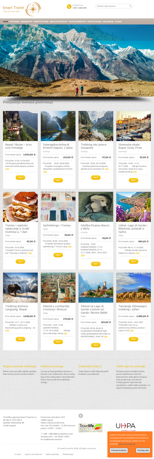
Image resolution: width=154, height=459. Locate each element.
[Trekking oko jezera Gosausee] (96, 126)
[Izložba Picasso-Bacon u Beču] (96, 207)
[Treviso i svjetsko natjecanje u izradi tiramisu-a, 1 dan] (20, 207)
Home (5, 21)
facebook (81, 415)
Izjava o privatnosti (58, 21)
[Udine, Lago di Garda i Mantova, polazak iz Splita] (133, 207)
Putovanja (14, 21)
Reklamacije (108, 21)
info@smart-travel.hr (52, 439)
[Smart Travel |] (22, 9)
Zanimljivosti (26, 21)
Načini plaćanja (94, 21)
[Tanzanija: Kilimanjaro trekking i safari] (133, 288)
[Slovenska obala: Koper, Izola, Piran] (133, 126)
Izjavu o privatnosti (126, 444)
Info (20, 177)
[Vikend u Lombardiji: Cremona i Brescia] (58, 288)
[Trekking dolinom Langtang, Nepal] (20, 288)
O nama (118, 21)
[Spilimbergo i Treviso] (58, 207)
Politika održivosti (77, 21)
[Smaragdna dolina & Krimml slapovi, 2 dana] (58, 126)
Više (7, 168)
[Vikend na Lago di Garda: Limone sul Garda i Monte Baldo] (96, 288)
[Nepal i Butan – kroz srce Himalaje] (20, 126)
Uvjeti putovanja (41, 21)
